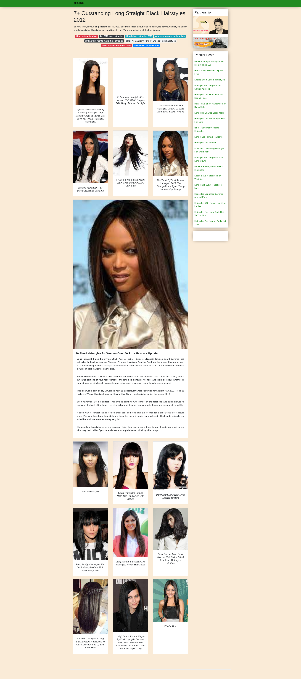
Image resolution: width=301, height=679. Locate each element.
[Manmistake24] (210, 42)
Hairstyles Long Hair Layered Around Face (208, 195)
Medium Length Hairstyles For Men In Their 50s (209, 63)
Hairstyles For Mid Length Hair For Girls (209, 120)
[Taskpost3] (210, 25)
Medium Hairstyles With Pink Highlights (208, 168)
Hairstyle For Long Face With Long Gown (208, 159)
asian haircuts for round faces (116, 45)
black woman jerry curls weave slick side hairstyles (151, 41)
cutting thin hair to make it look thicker (104, 41)
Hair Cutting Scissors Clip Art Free (208, 72)
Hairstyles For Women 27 (207, 142)
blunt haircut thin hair (86, 36)
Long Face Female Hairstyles (209, 137)
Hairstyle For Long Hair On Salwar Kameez (207, 87)
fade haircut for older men (146, 45)
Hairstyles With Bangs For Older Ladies (210, 205)
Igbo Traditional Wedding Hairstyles (206, 129)
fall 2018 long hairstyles (111, 36)
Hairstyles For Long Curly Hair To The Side (209, 214)
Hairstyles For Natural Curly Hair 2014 (210, 223)
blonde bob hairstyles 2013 (139, 36)
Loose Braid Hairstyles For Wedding (207, 177)
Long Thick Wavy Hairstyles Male (208, 186)
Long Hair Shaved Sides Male (209, 113)
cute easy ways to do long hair (170, 36)
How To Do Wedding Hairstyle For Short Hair (209, 150)
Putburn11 (78, 2)
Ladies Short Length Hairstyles (209, 79)
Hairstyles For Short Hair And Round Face (208, 96)
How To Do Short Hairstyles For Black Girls (210, 105)
